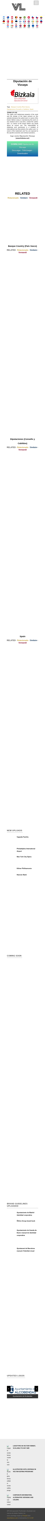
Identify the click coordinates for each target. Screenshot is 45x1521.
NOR (20, 27)
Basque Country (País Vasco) (20, 107)
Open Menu (36, 3)
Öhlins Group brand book (26, 1221)
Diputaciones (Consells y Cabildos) (18, 109)
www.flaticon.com (12, 1518)
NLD (16, 27)
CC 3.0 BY (30, 1518)
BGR (20, 19)
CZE (37, 19)
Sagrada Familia (22, 837)
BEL (16, 19)
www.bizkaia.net (22, 138)
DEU (4, 23)
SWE (29, 27)
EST (16, 23)
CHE (29, 19)
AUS (8, 19)
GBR (29, 23)
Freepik (24, 1516)
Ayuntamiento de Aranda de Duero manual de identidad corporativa (27, 1232)
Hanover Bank (22, 875)
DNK (8, 23)
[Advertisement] (22, 54)
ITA (37, 23)
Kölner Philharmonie (24, 868)
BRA (25, 19)
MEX (12, 27)
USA (37, 27)
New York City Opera (24, 857)
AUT (12, 19)
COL (41, 19)
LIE (41, 23)
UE (33, 27)
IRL (33, 23)
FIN (20, 23)
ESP (12, 23)
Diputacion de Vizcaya (22, 149)
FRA (25, 23)
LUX (8, 27)
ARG (4, 19)
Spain (31, 109)
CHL (33, 19)
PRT (25, 27)
